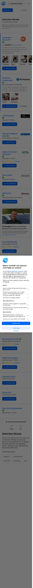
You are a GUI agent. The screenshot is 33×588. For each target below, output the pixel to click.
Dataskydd (16, 330)
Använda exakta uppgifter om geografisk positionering (14, 304)
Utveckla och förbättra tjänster (11, 298)
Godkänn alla (16, 323)
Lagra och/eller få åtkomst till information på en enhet (14, 288)
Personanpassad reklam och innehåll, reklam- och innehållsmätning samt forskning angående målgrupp (14, 293)
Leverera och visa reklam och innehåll (14, 319)
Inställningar (16, 328)
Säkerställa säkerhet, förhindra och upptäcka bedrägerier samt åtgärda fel (14, 315)
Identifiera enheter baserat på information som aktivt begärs (15, 308)
